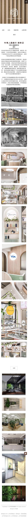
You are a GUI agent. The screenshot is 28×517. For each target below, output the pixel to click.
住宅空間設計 (11, 513)
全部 (14, 368)
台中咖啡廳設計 (13, 493)
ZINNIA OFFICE (14, 468)
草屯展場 (13, 384)
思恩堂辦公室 (14, 404)
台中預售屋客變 (22, 515)
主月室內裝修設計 (13, 506)
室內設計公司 (4, 513)
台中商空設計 (14, 515)
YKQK (16, 508)
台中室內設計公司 (6, 515)
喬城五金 (13, 442)
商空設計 (18, 513)
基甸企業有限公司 (14, 422)
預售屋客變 (23, 513)
